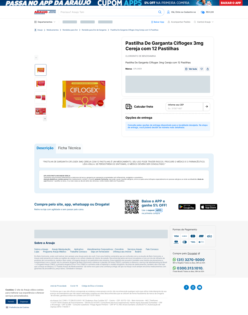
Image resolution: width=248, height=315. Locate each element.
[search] (111, 12)
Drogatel (192, 253)
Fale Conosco (152, 249)
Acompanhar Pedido (180, 22)
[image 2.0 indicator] (40, 83)
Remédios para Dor (70, 30)
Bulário (138, 252)
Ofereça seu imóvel (122, 252)
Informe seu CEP (176, 105)
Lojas (36, 252)
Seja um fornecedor (100, 252)
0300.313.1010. (189, 268)
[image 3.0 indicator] (40, 97)
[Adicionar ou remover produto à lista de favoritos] (201, 68)
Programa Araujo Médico (54, 252)
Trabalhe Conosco (78, 252)
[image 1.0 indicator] (40, 70)
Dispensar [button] (24, 302)
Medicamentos (53, 30)
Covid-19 (74, 286)
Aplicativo (78, 249)
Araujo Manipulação (61, 249)
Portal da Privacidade (57, 286)
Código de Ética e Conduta (92, 286)
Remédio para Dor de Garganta (94, 30)
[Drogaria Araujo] (45, 12)
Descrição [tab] (45, 148)
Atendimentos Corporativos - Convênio (105, 249)
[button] (17, 307)
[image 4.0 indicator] (40, 111)
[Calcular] (206, 106)
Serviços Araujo (134, 249)
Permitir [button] (11, 302)
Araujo (40, 30)
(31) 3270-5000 (190, 260)
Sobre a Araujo (41, 249)
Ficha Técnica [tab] (69, 148)
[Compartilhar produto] (207, 68)
